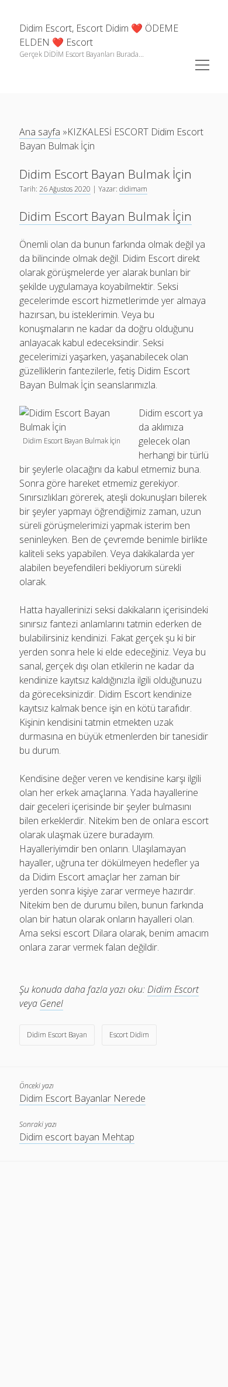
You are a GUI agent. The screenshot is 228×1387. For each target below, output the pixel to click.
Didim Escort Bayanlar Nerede (82, 1098)
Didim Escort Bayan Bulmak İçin (105, 216)
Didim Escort (173, 989)
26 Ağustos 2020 (65, 189)
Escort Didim (129, 1035)
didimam (133, 189)
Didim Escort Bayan (57, 1035)
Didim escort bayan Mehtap (76, 1136)
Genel (51, 1003)
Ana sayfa (39, 131)
